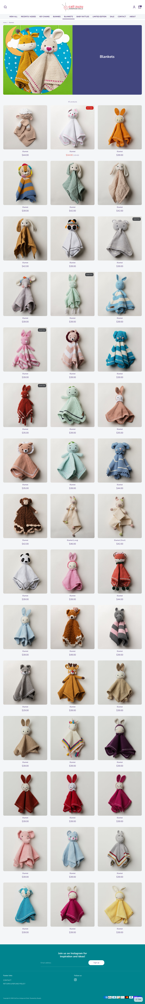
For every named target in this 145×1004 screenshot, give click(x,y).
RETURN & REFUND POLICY (14, 984)
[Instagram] (75, 979)
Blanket (25, 151)
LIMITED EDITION (99, 16)
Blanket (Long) (72, 540)
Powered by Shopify (35, 998)
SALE (112, 16)
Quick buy (25, 146)
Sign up (96, 963)
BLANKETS (68, 16)
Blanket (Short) (119, 540)
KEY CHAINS (44, 16)
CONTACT (122, 16)
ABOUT (133, 16)
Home (5, 22)
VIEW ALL (13, 16)
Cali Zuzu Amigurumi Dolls (21, 998)
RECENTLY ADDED (28, 16)
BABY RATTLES (83, 16)
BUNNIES (57, 16)
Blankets (11, 22)
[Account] (134, 7)
